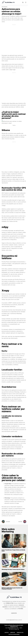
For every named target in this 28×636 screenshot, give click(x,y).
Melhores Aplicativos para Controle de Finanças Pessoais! (12, 588)
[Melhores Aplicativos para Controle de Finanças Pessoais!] (14, 579)
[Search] (22, 2)
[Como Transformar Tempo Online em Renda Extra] (14, 541)
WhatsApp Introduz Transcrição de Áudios (13, 569)
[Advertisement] (14, 39)
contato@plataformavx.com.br (14, 620)
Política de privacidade (14, 634)
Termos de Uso (20, 632)
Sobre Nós (12, 632)
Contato (7, 632)
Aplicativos (4, 6)
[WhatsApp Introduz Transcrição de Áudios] (14, 560)
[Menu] (25, 2)
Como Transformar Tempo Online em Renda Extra (13, 550)
